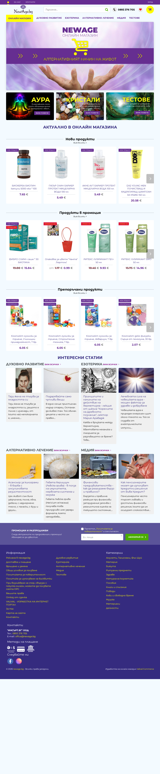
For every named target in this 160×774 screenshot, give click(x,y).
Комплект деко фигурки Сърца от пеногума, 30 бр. (136, 337)
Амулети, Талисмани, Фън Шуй (124, 557)
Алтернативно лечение (98, 17)
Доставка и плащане (18, 562)
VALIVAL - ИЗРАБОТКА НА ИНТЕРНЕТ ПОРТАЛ (27, 603)
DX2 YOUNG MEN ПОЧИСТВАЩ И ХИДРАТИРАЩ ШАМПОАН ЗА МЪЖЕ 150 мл (136, 190)
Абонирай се (135, 537)
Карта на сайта (15, 613)
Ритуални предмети (118, 570)
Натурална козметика (119, 578)
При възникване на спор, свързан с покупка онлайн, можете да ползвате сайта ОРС (28, 585)
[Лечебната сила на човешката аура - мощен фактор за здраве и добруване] (136, 380)
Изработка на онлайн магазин (129, 669)
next (150, 178)
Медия (121, 17)
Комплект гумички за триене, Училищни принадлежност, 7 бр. (24, 339)
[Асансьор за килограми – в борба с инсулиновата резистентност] (23, 466)
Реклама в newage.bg (18, 557)
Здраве (110, 574)
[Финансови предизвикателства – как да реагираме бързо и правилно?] (98, 466)
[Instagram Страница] (19, 661)
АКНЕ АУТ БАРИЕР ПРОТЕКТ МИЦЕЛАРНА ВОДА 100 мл (98, 187)
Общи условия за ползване (21, 570)
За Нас (17, 2)
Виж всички (79, 143)
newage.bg (18, 669)
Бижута (111, 566)
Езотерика (72, 17)
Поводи (110, 591)
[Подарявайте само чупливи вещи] (61, 380)
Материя (111, 562)
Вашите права (15, 593)
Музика (110, 599)
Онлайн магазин (19, 18)
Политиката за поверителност (25, 574)
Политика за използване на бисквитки (29, 578)
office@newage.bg (25, 636)
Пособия (111, 582)
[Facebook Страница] (10, 661)
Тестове (134, 17)
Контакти (30, 2)
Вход (150, 2)
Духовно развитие (49, 17)
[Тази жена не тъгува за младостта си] (23, 380)
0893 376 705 (19, 633)
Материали (113, 603)
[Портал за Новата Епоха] (23, 9)
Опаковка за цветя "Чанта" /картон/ (61, 261)
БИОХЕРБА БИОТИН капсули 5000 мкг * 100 (24, 187)
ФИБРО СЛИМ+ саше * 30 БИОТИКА (23, 261)
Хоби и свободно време (120, 595)
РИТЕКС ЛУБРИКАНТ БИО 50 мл (136, 261)
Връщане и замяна (17, 566)
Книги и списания (116, 587)
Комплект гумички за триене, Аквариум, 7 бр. (99, 337)
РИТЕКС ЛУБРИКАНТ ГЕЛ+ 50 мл (99, 261)
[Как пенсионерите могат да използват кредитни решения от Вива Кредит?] (136, 466)
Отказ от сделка (16, 597)
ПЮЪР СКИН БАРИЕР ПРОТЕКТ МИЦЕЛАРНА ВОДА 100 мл (61, 188)
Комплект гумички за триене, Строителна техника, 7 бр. (61, 339)
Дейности (112, 608)
